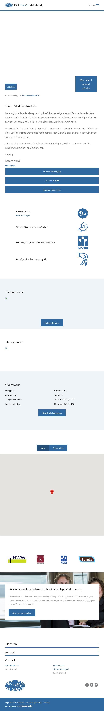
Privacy (38, 702)
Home (7, 95)
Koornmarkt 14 (12, 665)
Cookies (46, 702)
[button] (52, 492)
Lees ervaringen (23, 215)
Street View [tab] (58, 447)
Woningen (16, 95)
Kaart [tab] (43, 447)
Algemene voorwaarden (14, 702)
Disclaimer (30, 702)
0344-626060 (58, 665)
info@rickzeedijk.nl (61, 669)
